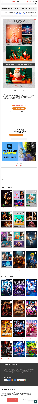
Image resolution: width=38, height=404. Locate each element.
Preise (26, 384)
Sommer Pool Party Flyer (30, 358)
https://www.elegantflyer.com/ (27, 392)
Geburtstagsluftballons (30, 207)
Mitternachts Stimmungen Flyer (18, 297)
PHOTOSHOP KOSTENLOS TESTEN (19, 13)
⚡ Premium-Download (19, 108)
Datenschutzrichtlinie (4, 395)
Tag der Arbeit (28, 269)
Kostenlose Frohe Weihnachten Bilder (15, 170)
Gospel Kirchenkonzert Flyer (6, 296)
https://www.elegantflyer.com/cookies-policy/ (7, 394)
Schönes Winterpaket (5, 269)
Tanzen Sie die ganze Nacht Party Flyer (18, 359)
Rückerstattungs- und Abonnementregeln (18, 385)
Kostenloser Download (19, 118)
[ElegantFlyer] (15, 1)
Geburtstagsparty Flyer (30, 338)
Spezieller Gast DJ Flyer (5, 358)
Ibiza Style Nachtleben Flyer (18, 338)
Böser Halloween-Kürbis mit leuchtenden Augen (18, 270)
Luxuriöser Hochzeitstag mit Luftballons (6, 208)
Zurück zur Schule (29, 296)
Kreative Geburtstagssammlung (17, 208)
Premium (29, 1)
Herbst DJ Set (3, 338)
